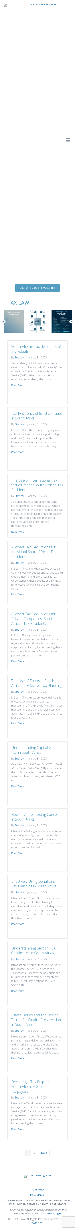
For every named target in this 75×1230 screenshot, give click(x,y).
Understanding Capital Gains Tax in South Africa (34, 750)
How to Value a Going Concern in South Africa (35, 817)
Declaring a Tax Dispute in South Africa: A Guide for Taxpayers (32, 1086)
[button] (4, 321)
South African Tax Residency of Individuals (36, 349)
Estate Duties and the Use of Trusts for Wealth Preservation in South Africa (36, 1020)
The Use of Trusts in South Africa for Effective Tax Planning (36, 683)
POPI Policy (37, 1189)
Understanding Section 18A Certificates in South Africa (33, 950)
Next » (44, 1152)
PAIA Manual (37, 1195)
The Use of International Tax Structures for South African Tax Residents (37, 485)
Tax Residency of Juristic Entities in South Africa (36, 416)
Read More (17, 385)
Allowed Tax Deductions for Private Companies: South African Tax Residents (33, 618)
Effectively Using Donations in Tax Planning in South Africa (35, 883)
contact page (52, 1213)
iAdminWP (37, 1222)
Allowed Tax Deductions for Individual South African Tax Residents (33, 552)
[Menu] (68, 140)
